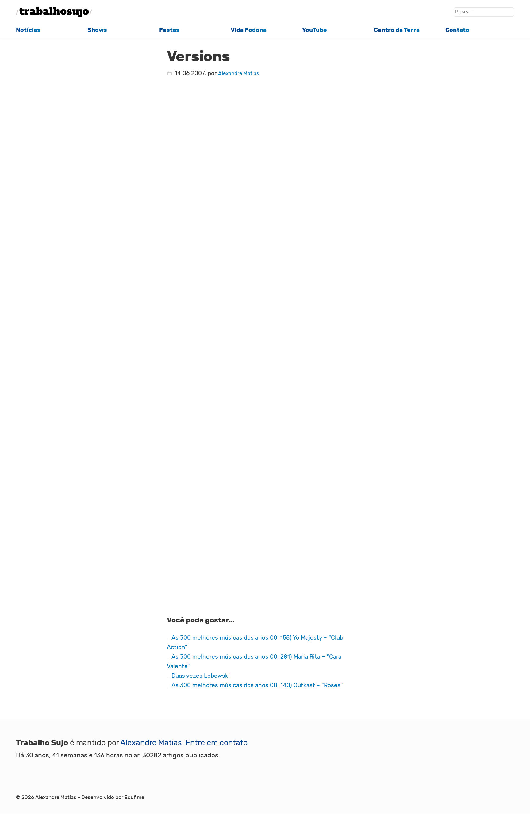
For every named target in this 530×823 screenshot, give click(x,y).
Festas (169, 29)
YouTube (314, 29)
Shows (97, 29)
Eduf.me (134, 797)
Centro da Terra (397, 29)
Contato (457, 29)
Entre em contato (217, 742)
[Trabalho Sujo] (54, 12)
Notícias (28, 29)
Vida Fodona (249, 29)
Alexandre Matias (238, 74)
